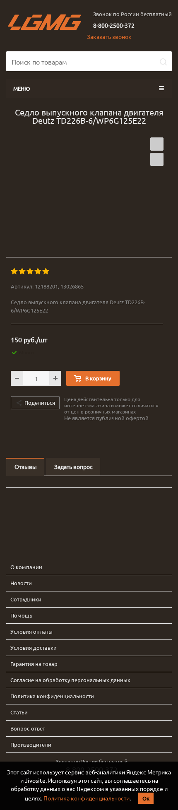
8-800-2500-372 (114, 25)
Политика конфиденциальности (86, 798)
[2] (22, 271)
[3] (30, 271)
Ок (145, 798)
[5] (46, 271)
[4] (38, 271)
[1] (15, 271)
